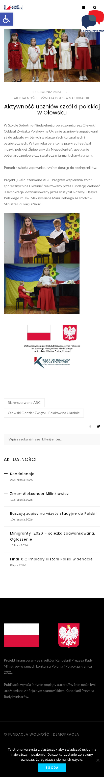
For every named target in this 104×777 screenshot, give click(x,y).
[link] (6, 19)
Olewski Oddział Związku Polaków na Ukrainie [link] (44, 413)
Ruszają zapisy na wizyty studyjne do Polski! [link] (53, 513)
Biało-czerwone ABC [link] (24, 402)
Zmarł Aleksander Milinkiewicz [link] (39, 493)
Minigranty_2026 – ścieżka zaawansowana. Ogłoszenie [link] (52, 536)
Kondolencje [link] (22, 473)
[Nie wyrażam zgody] (97, 760)
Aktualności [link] (26, 98)
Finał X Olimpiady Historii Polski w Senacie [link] (51, 559)
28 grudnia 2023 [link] (47, 92)
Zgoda (52, 767)
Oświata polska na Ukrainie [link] (64, 98)
